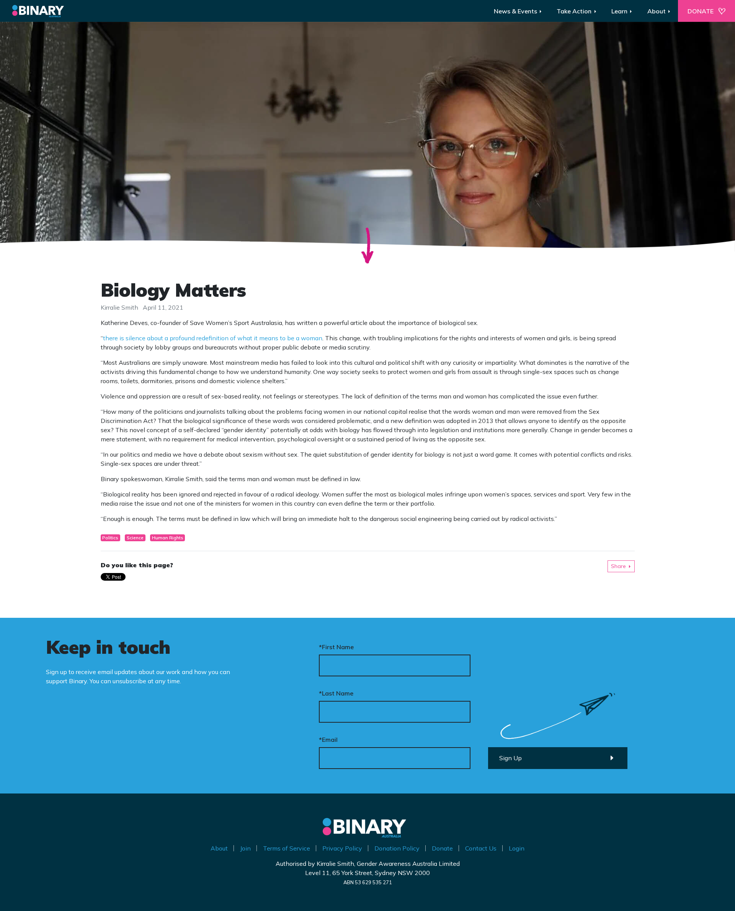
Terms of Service (286, 848)
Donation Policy (397, 848)
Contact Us (481, 848)
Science (135, 537)
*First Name (336, 647)
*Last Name (336, 693)
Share (618, 566)
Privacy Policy (342, 848)
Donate (442, 848)
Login (516, 848)
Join (245, 848)
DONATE (701, 11)
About (219, 848)
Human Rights (167, 537)
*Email (328, 739)
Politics (110, 537)
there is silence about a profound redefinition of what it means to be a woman (212, 338)
